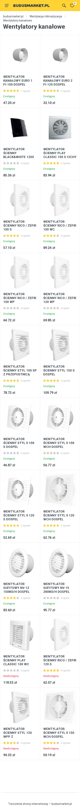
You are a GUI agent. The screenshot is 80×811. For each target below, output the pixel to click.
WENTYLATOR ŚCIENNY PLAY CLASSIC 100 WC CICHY (16, 662)
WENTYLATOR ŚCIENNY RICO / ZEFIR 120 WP (59, 298)
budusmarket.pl (13, 16)
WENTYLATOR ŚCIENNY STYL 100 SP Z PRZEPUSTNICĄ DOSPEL (20, 372)
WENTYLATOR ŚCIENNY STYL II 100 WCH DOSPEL (58, 443)
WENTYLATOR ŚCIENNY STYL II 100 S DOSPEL (18, 443)
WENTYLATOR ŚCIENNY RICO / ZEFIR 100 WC (59, 225)
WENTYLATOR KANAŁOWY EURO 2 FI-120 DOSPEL (57, 80)
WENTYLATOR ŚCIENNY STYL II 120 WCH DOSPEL (58, 515)
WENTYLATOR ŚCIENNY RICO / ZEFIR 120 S (59, 660)
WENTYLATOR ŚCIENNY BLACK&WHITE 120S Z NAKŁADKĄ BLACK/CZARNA (18, 157)
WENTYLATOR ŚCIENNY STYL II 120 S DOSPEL (18, 515)
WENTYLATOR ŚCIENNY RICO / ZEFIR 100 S (19, 225)
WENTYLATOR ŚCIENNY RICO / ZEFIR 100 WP (19, 298)
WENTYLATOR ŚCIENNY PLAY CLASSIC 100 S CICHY (60, 153)
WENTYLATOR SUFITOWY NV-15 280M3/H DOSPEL (56, 588)
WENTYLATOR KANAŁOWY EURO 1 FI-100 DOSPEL (17, 80)
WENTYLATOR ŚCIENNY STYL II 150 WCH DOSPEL (58, 733)
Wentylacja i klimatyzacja (46, 16)
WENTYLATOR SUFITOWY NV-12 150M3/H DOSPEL (16, 588)
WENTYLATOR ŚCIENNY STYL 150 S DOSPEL (59, 370)
